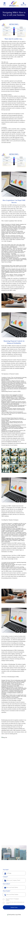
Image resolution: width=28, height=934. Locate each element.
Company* (5, 876)
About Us (9, 921)
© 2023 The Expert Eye (6, 926)
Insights (21, 921)
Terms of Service (15, 926)
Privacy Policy (23, 926)
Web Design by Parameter (14, 930)
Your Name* (6, 869)
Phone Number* (6, 891)
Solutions (15, 921)
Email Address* (6, 883)
